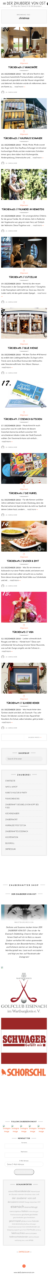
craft (37, 1194)
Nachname (24, 1152)
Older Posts (34, 737)
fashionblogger (33, 1211)
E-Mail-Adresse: (24, 1161)
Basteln (14, 1194)
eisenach (17, 1206)
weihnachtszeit (33, 1237)
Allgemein (24, 63)
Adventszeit (35, 1191)
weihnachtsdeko (31, 1233)
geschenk (25, 1214)
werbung (18, 1240)
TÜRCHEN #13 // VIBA (22, 632)
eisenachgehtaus (15, 1211)
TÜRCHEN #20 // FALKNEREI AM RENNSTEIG (23, 209)
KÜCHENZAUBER (12, 813)
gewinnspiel (15, 1220)
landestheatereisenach (15, 1227)
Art (10, 1194)
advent (11, 1191)
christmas (28, 1194)
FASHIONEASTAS (12, 799)
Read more (19, 86)
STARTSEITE (10, 781)
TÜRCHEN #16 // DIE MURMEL (23, 493)
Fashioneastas (15, 1215)
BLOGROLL (9, 843)
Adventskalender (22, 1191)
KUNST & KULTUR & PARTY (16, 793)
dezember (33, 1202)
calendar (21, 1194)
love (23, 1227)
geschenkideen (29, 1217)
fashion (25, 1211)
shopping (10, 1230)
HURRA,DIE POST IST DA (15, 825)
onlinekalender (31, 1227)
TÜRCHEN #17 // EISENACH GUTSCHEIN (23, 419)
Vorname (24, 1142)
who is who (25, 1240)
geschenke (33, 1214)
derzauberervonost (16, 1202)
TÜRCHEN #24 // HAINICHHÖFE (22, 67)
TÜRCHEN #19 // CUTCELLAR (23, 277)
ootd (38, 1227)
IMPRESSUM (10, 849)
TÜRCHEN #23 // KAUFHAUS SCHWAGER (22, 138)
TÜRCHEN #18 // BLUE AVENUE (23, 348)
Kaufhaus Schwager (30, 1224)
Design (27, 1202)
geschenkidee (18, 1217)
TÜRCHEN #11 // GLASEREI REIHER (22, 703)
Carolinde (12, 92)
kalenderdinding (18, 1224)
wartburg (38, 1230)
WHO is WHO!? (11, 787)
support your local (20, 1230)
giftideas (24, 1221)
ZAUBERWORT (11, 819)
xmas (31, 1240)
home (29, 1221)
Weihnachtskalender (18, 1236)
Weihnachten (18, 1233)
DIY (39, 1202)
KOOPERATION (11, 837)
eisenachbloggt (31, 1207)
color (34, 1194)
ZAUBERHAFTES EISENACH (16, 831)
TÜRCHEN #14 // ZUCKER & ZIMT (23, 561)
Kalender (35, 1221)
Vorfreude (31, 1230)
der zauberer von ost (24, 1198)
